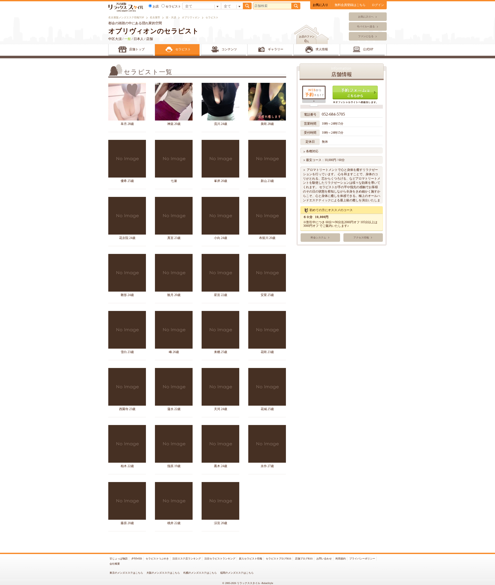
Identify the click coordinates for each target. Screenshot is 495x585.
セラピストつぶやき (157, 558)
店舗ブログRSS (304, 558)
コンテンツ (229, 49)
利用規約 (340, 558)
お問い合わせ (324, 558)
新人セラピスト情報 (250, 558)
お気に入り (320, 5)
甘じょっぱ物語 (119, 558)
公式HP (368, 49)
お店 (156, 6)
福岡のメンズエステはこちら (237, 572)
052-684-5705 (334, 114)
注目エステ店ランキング (186, 558)
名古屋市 (155, 17)
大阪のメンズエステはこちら (163, 572)
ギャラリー (275, 49)
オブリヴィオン (191, 17)
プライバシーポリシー (362, 558)
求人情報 (322, 49)
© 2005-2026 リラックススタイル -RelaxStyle (247, 583)
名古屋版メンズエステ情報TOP (126, 17)
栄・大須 (171, 17)
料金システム (318, 237)
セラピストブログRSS (278, 558)
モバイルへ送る (366, 26)
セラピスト (173, 6)
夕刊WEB (136, 558)
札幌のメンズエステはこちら (200, 572)
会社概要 (115, 563)
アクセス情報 (361, 237)
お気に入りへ (366, 16)
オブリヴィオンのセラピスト (153, 31)
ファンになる (366, 36)
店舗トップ (137, 49)
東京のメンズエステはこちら (126, 572)
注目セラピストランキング (219, 558)
